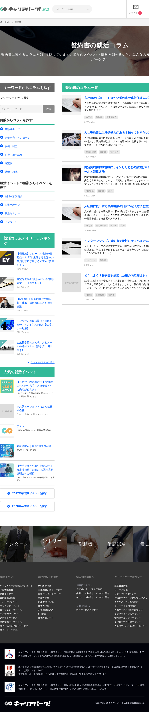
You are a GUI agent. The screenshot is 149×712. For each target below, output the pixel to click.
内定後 (8, 163)
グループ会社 (121, 589)
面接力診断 (43, 605)
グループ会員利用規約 (125, 605)
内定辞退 (90, 191)
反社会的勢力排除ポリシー (127, 621)
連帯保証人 (111, 117)
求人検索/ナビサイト (10, 613)
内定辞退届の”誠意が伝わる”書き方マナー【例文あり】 (35, 281)
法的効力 (114, 152)
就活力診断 (43, 597)
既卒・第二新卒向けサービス (14, 626)
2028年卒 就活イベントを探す (29, 506)
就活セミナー (12, 213)
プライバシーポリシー (125, 593)
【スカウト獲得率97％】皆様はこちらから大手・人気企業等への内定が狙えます (35, 385)
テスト (20, 426)
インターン (11, 221)
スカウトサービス (8, 617)
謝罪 (110, 191)
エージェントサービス (11, 609)
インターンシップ (8, 601)
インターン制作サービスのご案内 (92, 597)
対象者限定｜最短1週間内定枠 (34, 446)
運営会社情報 (121, 585)
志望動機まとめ (45, 609)
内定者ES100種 (46, 601)
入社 (123, 225)
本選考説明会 (12, 204)
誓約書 (99, 117)
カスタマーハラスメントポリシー (130, 626)
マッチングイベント (10, 605)
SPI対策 (42, 613)
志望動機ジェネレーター (50, 589)
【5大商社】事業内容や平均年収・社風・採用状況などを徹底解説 (34, 302)
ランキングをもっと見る (43, 362)
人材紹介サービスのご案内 (89, 589)
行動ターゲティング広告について (130, 597)
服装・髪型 (11, 146)
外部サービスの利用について (128, 609)
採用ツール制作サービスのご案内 (92, 593)
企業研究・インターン (17, 137)
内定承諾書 (101, 225)
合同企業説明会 (14, 196)
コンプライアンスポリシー (127, 613)
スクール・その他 (8, 630)
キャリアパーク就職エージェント (16, 585)
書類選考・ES (13, 129)
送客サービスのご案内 (87, 609)
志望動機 (83, 544)
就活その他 (11, 171)
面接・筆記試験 (14, 154)
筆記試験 (116, 544)
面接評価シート (45, 617)
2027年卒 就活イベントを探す (29, 493)
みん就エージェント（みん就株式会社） (34, 408)
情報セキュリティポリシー (127, 617)
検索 (48, 108)
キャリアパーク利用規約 (126, 601)
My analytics (44, 585)
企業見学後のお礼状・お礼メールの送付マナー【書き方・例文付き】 (34, 346)
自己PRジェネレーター (49, 593)
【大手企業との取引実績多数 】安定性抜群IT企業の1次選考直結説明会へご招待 (35, 469)
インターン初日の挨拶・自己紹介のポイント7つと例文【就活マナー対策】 (35, 324)
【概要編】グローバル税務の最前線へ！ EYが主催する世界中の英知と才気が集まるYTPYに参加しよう (35, 259)
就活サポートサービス (11, 621)
